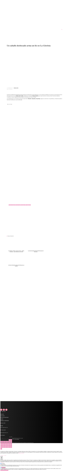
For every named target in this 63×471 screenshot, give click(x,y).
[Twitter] (51, 92)
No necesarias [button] (2, 466)
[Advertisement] (35, 233)
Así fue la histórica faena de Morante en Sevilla (16, 266)
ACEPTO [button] (2, 455)
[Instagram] (4, 410)
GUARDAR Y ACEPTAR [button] (4, 470)
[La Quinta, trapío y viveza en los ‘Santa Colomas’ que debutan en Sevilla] (16, 244)
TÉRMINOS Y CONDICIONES (4, 420)
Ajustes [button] (5, 455)
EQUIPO (1, 425)
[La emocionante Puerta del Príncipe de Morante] (35, 244)
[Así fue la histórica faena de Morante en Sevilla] (16, 258)
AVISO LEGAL (2, 415)
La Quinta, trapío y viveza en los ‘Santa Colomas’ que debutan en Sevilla (16, 251)
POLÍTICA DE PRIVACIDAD (4, 417)
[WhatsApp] (57, 92)
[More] (61, 92)
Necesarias (3, 463)
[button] (62, 29)
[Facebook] (47, 92)
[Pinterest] (54, 92)
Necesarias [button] (2, 462)
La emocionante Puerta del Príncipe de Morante (35, 251)
